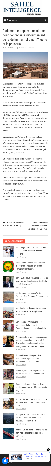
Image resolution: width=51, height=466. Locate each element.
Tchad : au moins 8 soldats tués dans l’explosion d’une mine (38, 225)
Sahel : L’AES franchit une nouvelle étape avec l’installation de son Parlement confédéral (30, 265)
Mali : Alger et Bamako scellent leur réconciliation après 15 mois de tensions (31, 250)
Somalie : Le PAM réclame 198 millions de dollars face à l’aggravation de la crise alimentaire (31, 325)
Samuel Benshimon (26, 48)
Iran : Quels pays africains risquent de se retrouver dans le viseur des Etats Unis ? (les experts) (32, 281)
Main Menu (12, 20)
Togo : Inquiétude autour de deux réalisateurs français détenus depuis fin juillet (31, 387)
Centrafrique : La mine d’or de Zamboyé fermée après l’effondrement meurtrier (32, 296)
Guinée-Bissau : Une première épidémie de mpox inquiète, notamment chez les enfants (28, 358)
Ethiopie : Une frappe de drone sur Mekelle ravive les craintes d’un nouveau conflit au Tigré (30, 417)
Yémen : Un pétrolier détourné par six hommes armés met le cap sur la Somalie (31, 433)
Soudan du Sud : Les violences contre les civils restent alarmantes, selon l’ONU (31, 402)
